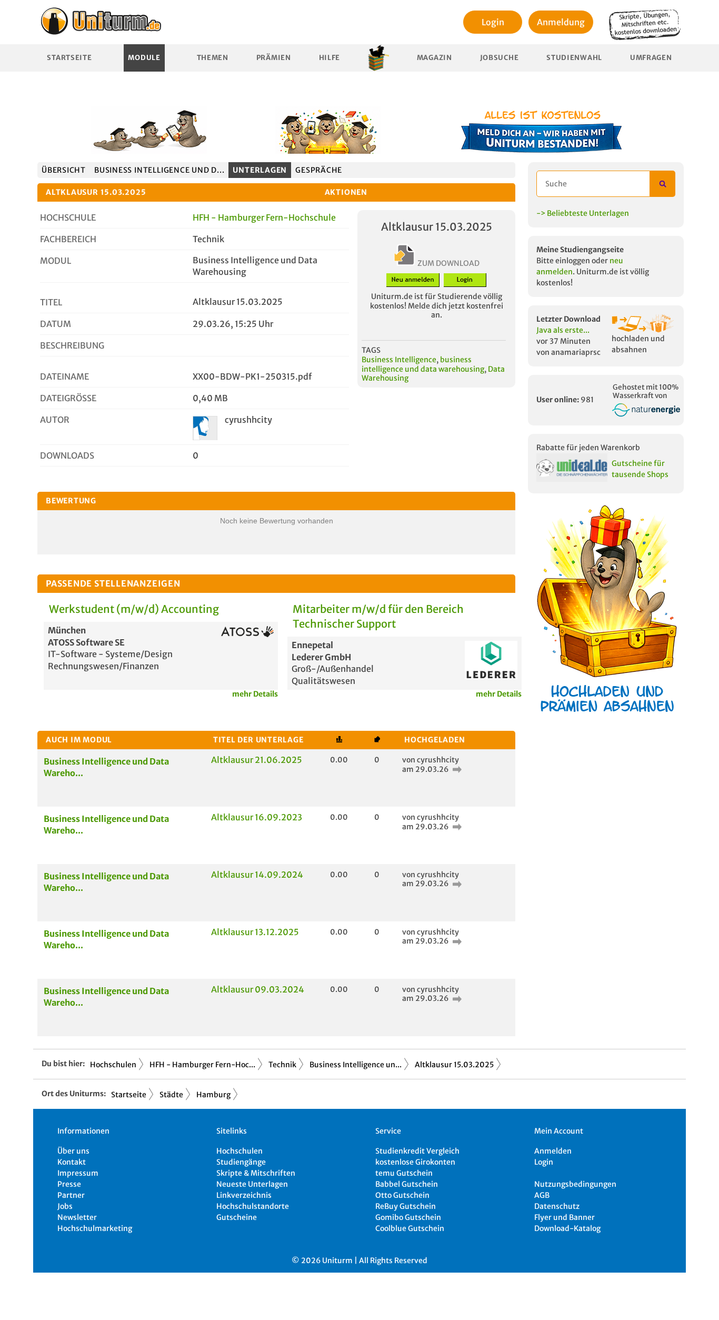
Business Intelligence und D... (159, 170)
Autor (54, 419)
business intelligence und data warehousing (423, 364)
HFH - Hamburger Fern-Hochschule (264, 217)
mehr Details (255, 694)
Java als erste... (563, 330)
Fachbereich (68, 239)
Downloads (67, 455)
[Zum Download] (456, 769)
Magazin (434, 57)
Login (493, 22)
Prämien (273, 57)
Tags (371, 350)
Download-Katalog (567, 1228)
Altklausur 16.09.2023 (256, 817)
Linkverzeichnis (244, 1195)
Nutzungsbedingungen (575, 1184)
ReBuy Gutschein (405, 1206)
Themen (212, 57)
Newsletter (77, 1217)
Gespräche (318, 170)
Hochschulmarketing (94, 1228)
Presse (69, 1184)
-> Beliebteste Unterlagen (582, 213)
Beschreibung (72, 345)
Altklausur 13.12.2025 (255, 932)
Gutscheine (236, 1217)
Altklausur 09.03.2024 (257, 989)
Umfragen (651, 57)
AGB (542, 1195)
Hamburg (213, 1094)
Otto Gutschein (402, 1195)
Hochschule (68, 217)
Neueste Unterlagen (252, 1184)
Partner (71, 1195)
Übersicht (64, 170)
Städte (171, 1094)
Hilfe (330, 57)
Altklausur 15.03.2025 (454, 1064)
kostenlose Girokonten (415, 1162)
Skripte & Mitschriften (255, 1173)
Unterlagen (260, 170)
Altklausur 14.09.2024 (257, 874)
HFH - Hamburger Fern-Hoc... (202, 1064)
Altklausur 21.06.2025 (256, 760)
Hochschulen (113, 1064)
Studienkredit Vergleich (417, 1151)
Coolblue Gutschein (409, 1228)
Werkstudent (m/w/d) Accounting (134, 609)
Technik (282, 1064)
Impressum (77, 1173)
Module (144, 57)
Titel (51, 302)
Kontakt (71, 1162)
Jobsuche (499, 57)
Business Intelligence (399, 359)
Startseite (69, 57)
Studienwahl (574, 57)
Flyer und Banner (564, 1217)
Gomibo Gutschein (408, 1217)
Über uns (73, 1151)
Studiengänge (241, 1162)
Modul (55, 260)
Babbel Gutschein (406, 1184)
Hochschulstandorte (252, 1206)
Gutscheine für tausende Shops (640, 469)
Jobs (65, 1206)
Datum (55, 324)
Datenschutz (557, 1206)
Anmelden (553, 1151)
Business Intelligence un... (355, 1064)
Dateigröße (68, 398)
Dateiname (64, 376)
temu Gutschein (404, 1173)
